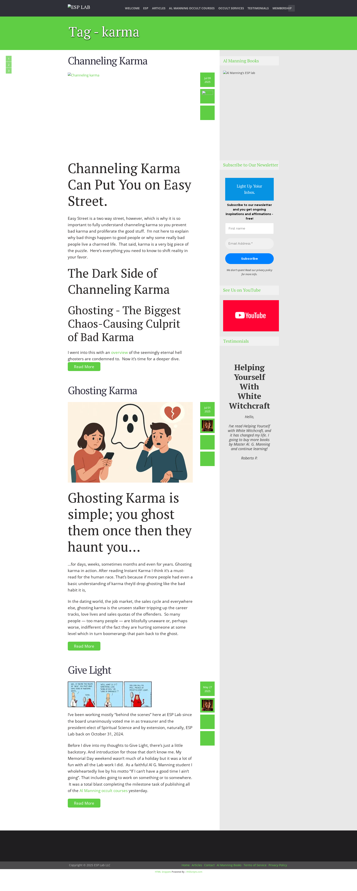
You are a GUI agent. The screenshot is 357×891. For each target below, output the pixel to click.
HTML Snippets (163, 871)
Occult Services (231, 8)
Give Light (89, 670)
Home (186, 865)
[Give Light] (110, 694)
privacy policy (264, 270)
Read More (84, 366)
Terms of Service (255, 865)
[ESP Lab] (79, 6)
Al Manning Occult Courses (192, 8)
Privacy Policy (278, 865)
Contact (209, 865)
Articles (158, 8)
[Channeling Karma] (130, 112)
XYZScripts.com (194, 871)
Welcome (132, 8)
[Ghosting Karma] (130, 442)
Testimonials (258, 8)
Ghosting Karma (102, 390)
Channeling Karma (107, 60)
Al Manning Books (229, 865)
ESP (145, 8)
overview (119, 352)
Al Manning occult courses (104, 790)
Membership (282, 8)
